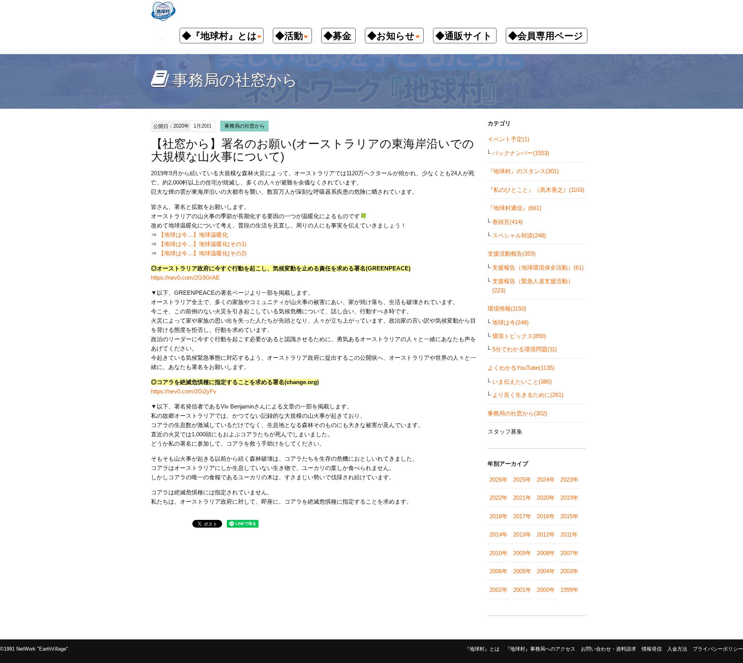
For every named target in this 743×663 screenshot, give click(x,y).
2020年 (546, 497)
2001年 (522, 589)
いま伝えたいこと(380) (522, 381)
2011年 (569, 534)
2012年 (546, 534)
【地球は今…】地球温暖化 (193, 234)
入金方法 (677, 649)
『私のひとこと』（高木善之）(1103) (536, 189)
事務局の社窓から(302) (517, 413)
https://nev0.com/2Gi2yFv (183, 391)
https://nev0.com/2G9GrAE (185, 277)
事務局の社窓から (244, 126)
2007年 (569, 553)
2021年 (522, 497)
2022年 (499, 497)
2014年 (499, 534)
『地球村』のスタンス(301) (523, 171)
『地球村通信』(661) (514, 208)
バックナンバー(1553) (520, 153)
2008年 (546, 553)
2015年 (569, 516)
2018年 (499, 516)
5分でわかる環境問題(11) (524, 349)
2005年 (522, 571)
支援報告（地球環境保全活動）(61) (538, 267)
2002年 (499, 589)
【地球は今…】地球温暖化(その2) (202, 253)
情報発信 (652, 649)
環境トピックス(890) (519, 336)
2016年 (546, 516)
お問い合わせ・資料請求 (608, 649)
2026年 (499, 479)
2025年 (522, 479)
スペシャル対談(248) (519, 235)
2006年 (499, 571)
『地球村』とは (482, 649)
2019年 (569, 497)
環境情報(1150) (507, 308)
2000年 (546, 589)
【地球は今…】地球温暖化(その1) (202, 244)
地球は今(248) (510, 322)
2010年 (499, 553)
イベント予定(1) (508, 139)
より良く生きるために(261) (527, 394)
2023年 (569, 479)
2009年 (522, 553)
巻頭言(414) (507, 222)
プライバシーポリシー (718, 649)
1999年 (569, 589)
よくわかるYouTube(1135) (521, 367)
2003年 (569, 571)
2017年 (522, 516)
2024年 (546, 479)
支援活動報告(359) (512, 253)
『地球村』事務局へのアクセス (540, 649)
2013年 (522, 534)
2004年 (546, 571)
